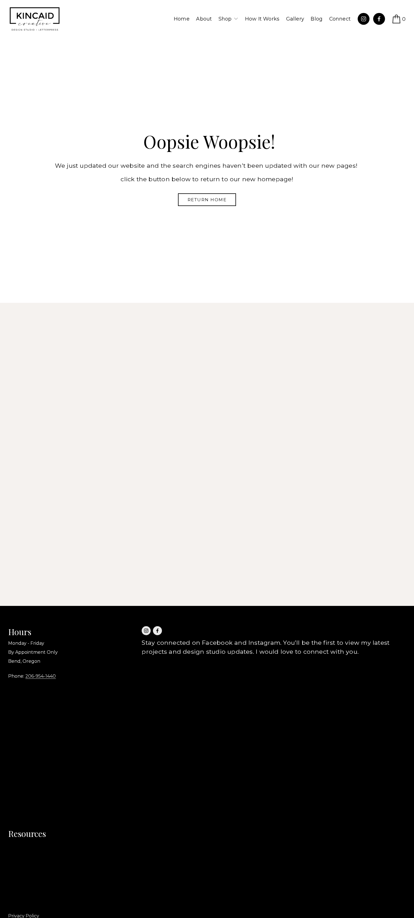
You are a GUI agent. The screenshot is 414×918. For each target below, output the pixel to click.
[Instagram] (364, 19)
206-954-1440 (40, 676)
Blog (316, 19)
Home (182, 19)
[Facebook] (379, 19)
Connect (340, 19)
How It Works (262, 19)
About (204, 19)
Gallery (295, 19)
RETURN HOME (207, 199)
